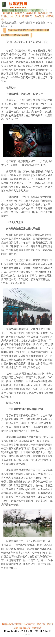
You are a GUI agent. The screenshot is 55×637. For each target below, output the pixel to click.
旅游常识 (27, 16)
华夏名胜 (31, 13)
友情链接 (30, 624)
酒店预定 (39, 16)
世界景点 (43, 13)
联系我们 (18, 624)
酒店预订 (41, 624)
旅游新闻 (41, 22)
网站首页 (8, 13)
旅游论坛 (25, 627)
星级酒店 (37, 627)
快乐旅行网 (26, 22)
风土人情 (15, 16)
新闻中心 (19, 13)
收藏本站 (7, 624)
